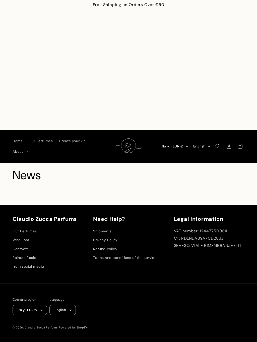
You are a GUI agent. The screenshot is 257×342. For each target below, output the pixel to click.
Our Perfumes (25, 231)
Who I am (21, 240)
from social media (28, 266)
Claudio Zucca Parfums (41, 327)
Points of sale (24, 257)
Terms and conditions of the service (124, 257)
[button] (20, 151)
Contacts (21, 249)
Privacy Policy (105, 240)
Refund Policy (105, 249)
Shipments (102, 231)
